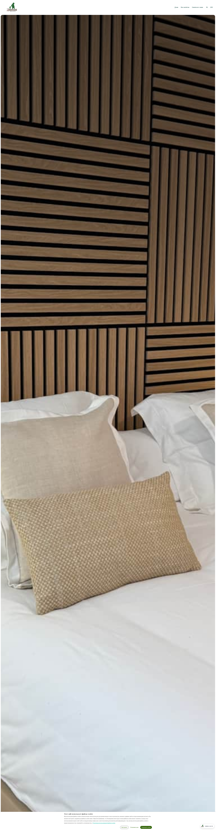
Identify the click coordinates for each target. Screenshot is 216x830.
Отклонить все (134, 827)
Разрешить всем (146, 827)
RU (207, 7)
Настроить (124, 827)
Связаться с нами (197, 7)
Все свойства (185, 7)
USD (211, 7)
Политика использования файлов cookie (104, 823)
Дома (176, 7)
